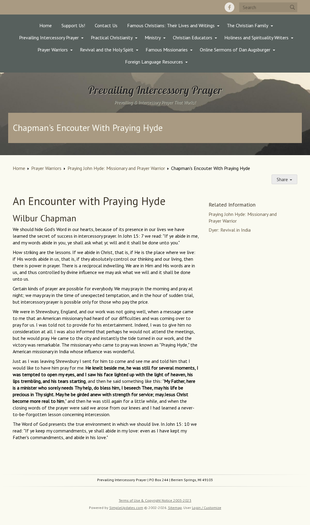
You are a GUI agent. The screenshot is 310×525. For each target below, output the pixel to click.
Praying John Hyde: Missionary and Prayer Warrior (116, 168)
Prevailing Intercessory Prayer (49, 37)
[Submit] (292, 7)
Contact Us (106, 25)
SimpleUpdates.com (126, 507)
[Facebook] (229, 7)
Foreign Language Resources (154, 62)
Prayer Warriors (53, 50)
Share (283, 179)
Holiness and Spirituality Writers (256, 37)
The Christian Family (247, 25)
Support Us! (73, 25)
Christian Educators (192, 37)
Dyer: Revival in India (230, 230)
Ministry (153, 37)
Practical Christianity (112, 37)
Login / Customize (206, 507)
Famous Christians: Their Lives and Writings (171, 25)
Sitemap (175, 507)
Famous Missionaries (167, 50)
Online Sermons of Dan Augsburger (235, 50)
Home (45, 25)
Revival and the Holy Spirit (107, 50)
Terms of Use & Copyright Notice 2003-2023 (155, 500)
